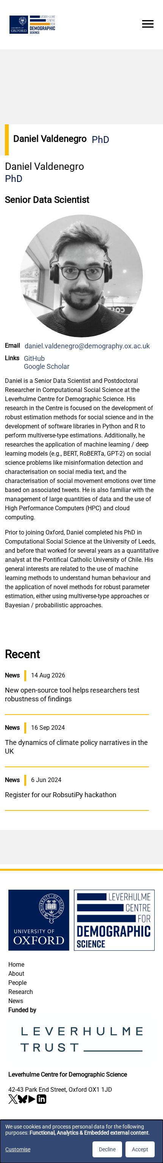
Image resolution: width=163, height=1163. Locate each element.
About (16, 973)
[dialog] (81, 1141)
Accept (140, 1149)
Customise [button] (17, 1149)
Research (20, 991)
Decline (107, 1149)
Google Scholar (46, 366)
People (17, 982)
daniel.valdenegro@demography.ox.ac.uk (87, 346)
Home (16, 964)
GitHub (34, 358)
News (15, 1001)
